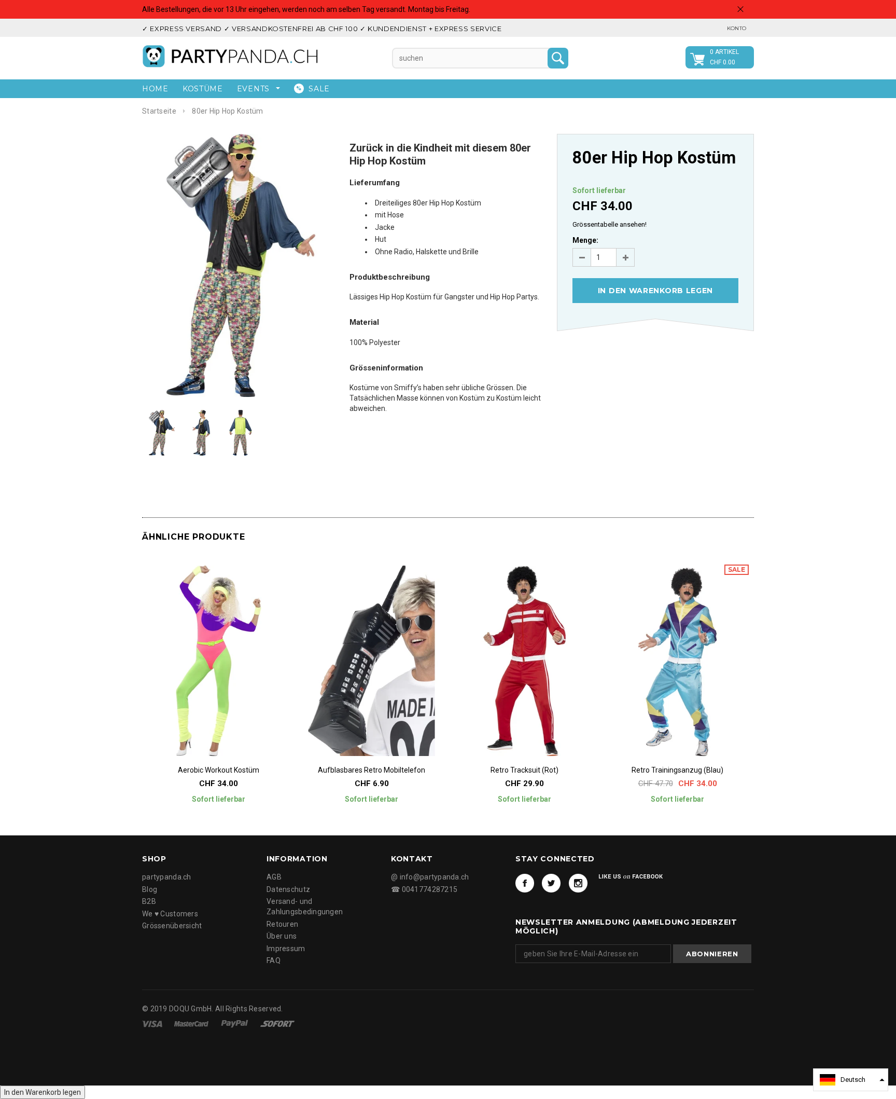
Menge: (585, 240)
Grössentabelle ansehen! (609, 224)
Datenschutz (288, 889)
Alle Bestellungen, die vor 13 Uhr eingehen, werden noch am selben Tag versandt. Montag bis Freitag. (306, 9)
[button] (850, 1079)
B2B (149, 901)
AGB (274, 877)
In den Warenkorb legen (42, 1092)
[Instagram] (578, 883)
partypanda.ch (166, 877)
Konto (736, 28)
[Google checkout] (277, 1023)
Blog (149, 889)
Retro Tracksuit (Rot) (524, 770)
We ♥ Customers (170, 914)
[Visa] (153, 1023)
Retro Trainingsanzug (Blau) (677, 770)
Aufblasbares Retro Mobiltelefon (371, 770)
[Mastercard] (192, 1023)
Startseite (159, 111)
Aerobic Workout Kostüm (218, 770)
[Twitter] (551, 883)
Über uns (282, 936)
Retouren (282, 924)
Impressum (286, 948)
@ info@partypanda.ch (430, 877)
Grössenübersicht (172, 926)
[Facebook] (524, 883)
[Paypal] (235, 1023)
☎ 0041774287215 (424, 889)
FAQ (274, 960)
